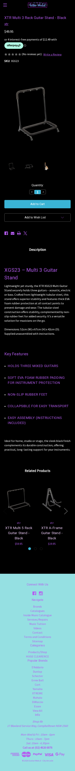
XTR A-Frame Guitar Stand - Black (52, 533)
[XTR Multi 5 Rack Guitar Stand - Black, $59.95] (19, 500)
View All (37, 710)
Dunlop (37, 671)
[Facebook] (6, 233)
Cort (37, 684)
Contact (37, 632)
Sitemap (37, 641)
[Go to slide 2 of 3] (35, 548)
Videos (37, 628)
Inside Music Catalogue (37, 615)
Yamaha (37, 689)
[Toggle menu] (5, 5)
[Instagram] (41, 593)
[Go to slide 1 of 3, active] (29, 548)
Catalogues (37, 611)
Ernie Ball (37, 680)
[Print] (19, 233)
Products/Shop (37, 652)
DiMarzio (37, 702)
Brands (37, 606)
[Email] (12, 233)
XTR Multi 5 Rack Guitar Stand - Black (18, 533)
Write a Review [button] (52, 54)
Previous (5, 511)
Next (65, 511)
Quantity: (37, 185)
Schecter (37, 676)
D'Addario (38, 667)
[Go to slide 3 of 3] (41, 548)
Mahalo (37, 697)
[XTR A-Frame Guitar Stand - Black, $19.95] (52, 500)
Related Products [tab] (37, 470)
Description (37, 249)
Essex (37, 706)
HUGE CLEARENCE (37, 656)
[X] (25, 233)
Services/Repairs (37, 619)
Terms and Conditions (37, 637)
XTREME (37, 693)
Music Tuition (37, 624)
